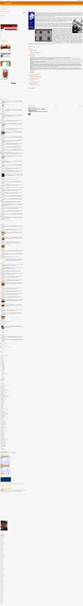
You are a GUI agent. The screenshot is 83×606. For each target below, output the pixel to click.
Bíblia (1, 393)
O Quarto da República (4, 252)
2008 (2, 379)
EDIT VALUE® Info (3, 148)
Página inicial (56, 105)
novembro (3, 367)
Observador (2, 100)
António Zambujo (3, 390)
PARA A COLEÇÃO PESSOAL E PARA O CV (9, 220)
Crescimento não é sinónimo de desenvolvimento (6, 264)
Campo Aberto (31, 11)
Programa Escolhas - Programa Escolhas (6, 203)
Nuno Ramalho (2, 427)
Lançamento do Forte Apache (4, 336)
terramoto (2, 444)
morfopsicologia (2, 424)
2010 (2, 365)
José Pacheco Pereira (3, 417)
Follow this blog (13, 83)
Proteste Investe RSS (4, 345)
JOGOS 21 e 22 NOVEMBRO (8, 245)
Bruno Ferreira (3, 180)
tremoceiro (2, 228)
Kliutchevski (2, 418)
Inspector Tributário (3, 216)
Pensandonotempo (31, 50)
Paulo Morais (2, 430)
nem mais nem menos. (3, 270)
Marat (1, 419)
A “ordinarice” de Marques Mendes (8, 131)
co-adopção (2, 397)
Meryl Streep (2, 422)
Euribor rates (2, 477)
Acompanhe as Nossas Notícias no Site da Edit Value (7, 149)
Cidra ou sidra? (6, 123)
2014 (2, 362)
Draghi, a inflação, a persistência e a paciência (6, 225)
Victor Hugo (2, 448)
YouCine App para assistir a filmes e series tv (6, 136)
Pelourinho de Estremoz (31, 75)
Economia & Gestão (3, 236)
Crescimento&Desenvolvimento (5, 258)
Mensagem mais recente (31, 105)
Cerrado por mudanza (7, 304)
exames (1, 405)
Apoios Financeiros (3, 160)
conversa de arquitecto (4, 343)
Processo (2, 435)
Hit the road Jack (2, 411)
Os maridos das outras (3, 428)
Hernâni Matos (30, 54)
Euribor (1, 404)
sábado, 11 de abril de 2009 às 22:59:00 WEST (35, 81)
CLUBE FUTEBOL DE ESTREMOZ (5, 244)
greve (1, 410)
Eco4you (2, 263)
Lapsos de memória (3, 184)
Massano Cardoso (3, 421)
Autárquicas (2, 391)
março (2, 377)
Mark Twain (2, 420)
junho (2, 370)
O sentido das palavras (3, 293)
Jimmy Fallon (2, 415)
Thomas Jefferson (3, 445)
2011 (2, 364)
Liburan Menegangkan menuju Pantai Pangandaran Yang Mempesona (8, 253)
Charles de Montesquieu (3, 396)
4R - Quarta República (4, 167)
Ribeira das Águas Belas (4, 372)
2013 (2, 363)
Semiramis (2, 348)
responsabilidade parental (4, 438)
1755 (1, 384)
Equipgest (2, 402)
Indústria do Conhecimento (4, 117)
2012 (1, 385)
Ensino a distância (3, 401)
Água (1, 387)
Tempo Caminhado (3, 103)
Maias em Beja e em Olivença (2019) (5, 195)
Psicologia (2, 436)
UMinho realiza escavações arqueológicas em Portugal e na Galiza (12, 104)
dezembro (3, 366)
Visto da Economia (3, 197)
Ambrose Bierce (2, 388)
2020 (2, 358)
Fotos (1, 407)
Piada (2, 375)
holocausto (2, 412)
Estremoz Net (3, 278)
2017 (2, 360)
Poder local (2, 433)
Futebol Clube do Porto (3, 409)
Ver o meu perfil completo (4, 42)
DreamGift (2, 315)
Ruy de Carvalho (3, 441)
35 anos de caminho (3, 143)
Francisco (2, 408)
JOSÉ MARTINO (3, 139)
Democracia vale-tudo (3, 146)
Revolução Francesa (3, 440)
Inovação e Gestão (3, 414)
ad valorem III (3, 376)
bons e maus (2, 394)
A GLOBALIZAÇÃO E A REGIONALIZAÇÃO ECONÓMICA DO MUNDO (9, 241)
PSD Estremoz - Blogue (4, 330)
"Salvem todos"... (3, 210)
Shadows (2, 442)
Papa (1, 429)
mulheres (2, 425)
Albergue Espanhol (3, 335)
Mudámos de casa (3, 120)
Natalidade (2, 426)
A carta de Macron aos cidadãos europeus (6, 198)
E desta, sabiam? (3, 118)
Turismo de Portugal (3, 446)
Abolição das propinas (3, 201)
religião (1, 437)
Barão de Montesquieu (3, 392)
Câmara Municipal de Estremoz (4, 395)
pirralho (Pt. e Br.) (3, 187)
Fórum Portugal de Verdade (4, 338)
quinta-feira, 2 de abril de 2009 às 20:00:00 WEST (35, 53)
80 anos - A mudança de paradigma (8, 109)
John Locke (2, 416)
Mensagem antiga (80, 105)
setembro (3, 368)
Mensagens (3, 16)
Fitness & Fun (3, 287)
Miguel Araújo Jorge (3, 423)
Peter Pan (2, 432)
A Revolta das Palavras (4, 231)
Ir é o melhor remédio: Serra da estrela (5, 323)
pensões (2, 431)
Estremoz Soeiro (3, 275)
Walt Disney (2, 449)
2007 (2, 380)
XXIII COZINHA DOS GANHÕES (5, 250)
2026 (2, 356)
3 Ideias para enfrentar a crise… (5, 374)
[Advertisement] (38, 103)
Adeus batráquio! (3, 128)
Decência (2, 400)
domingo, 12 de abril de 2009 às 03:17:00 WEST (35, 85)
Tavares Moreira (2, 443)
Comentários (3, 17)
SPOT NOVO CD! (3, 321)
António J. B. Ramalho (31, 82)
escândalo (2, 403)
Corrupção (2, 398)
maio (2, 371)
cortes (1, 399)
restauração (2, 439)
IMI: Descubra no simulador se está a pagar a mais (6, 213)
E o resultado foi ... (3, 207)
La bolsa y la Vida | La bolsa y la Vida (5, 152)
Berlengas (3, 192)
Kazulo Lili (2, 325)
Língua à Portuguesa (4, 122)
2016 (2, 361)
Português (2, 434)
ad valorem (8, 3)
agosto (2, 369)
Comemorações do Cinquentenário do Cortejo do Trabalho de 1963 (12, 299)
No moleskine (3, 200)
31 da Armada (3, 178)
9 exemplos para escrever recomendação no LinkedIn (7, 164)
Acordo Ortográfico (3, 386)
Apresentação (3, 242)
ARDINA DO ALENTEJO (4, 276)
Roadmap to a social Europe (4, 296)
